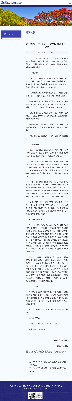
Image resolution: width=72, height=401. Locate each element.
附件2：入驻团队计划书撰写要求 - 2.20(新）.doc (42, 353)
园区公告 (62, 22)
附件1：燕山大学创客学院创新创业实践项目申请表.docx (44, 351)
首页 (55, 22)
